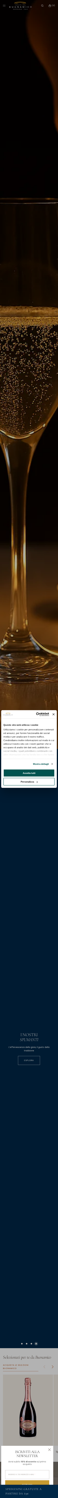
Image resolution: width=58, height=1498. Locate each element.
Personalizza (27, 781)
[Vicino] (49, 1449)
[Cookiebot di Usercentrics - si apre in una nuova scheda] (37, 714)
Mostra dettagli (41, 764)
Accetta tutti (29, 773)
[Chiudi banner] (53, 714)
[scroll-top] (51, 1491)
